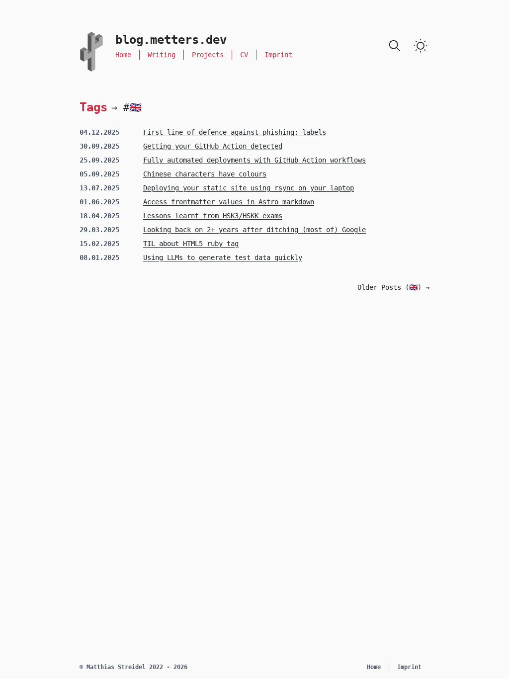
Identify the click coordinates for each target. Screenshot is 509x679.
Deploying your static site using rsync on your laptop (248, 188)
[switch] (420, 46)
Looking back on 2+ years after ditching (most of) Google (254, 230)
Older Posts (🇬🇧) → (393, 287)
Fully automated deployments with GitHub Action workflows (254, 160)
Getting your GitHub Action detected (212, 146)
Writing (161, 55)
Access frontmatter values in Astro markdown (228, 202)
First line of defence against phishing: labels (234, 132)
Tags (93, 107)
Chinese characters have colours (204, 174)
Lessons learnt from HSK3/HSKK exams (212, 216)
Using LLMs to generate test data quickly (222, 257)
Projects (208, 55)
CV (244, 55)
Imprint (278, 55)
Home (123, 55)
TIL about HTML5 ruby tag (191, 244)
